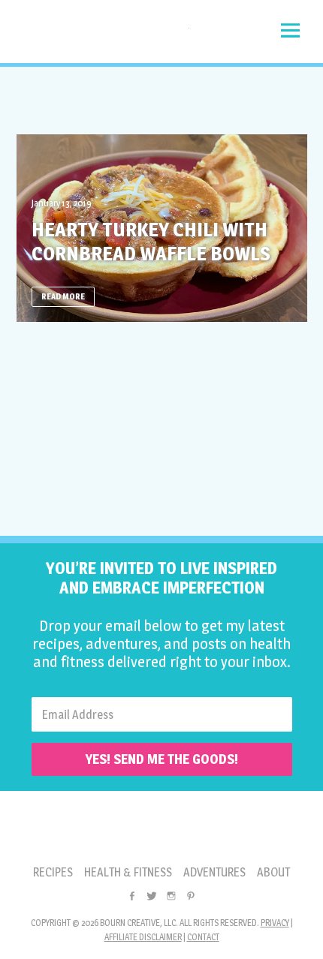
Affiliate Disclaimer (143, 936)
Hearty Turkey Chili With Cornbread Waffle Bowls (151, 241)
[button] (290, 30)
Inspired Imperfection (103, 35)
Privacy (275, 922)
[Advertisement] (161, 100)
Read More (63, 296)
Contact (203, 936)
